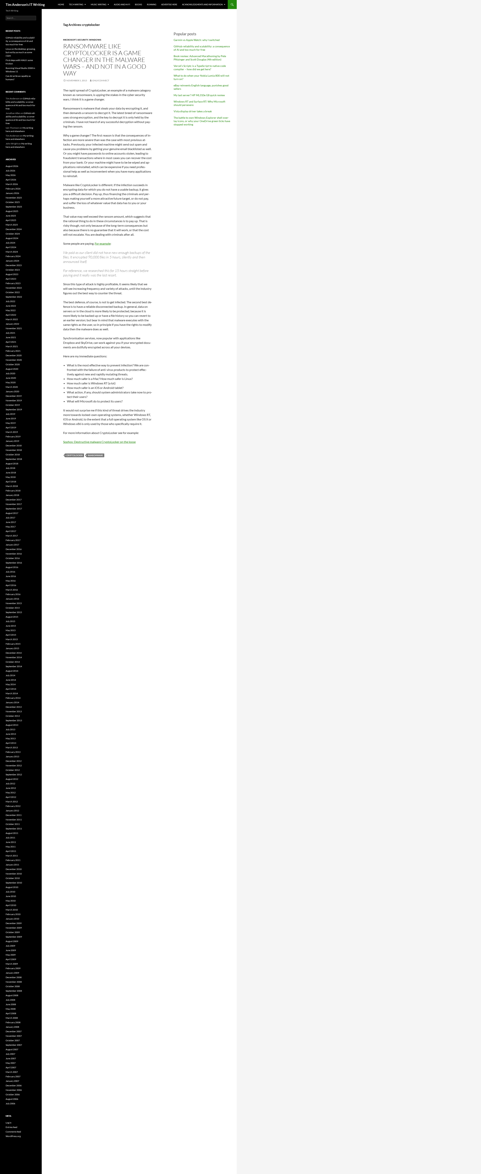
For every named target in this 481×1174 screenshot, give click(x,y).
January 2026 (12, 193)
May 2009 (11, 954)
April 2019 (11, 427)
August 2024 (12, 238)
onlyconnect (100, 80)
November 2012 (14, 765)
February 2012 (13, 806)
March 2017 (12, 535)
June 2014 (11, 679)
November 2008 (14, 981)
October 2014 (13, 661)
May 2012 (11, 792)
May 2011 (11, 846)
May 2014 (11, 684)
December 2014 (14, 652)
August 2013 (12, 725)
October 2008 (13, 986)
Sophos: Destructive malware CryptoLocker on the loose (99, 442)
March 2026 (12, 184)
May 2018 (11, 477)
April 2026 (11, 179)
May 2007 (11, 1063)
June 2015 (11, 625)
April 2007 (11, 1067)
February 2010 (13, 914)
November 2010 (14, 873)
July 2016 (10, 571)
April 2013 (11, 743)
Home (61, 4)
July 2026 (10, 170)
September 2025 (14, 206)
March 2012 (12, 801)
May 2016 (11, 580)
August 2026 (12, 166)
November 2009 (14, 927)
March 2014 (12, 693)
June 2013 (11, 734)
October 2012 (13, 770)
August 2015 (12, 616)
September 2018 (14, 459)
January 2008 (12, 1026)
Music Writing (98, 4)
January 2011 (12, 864)
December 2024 (14, 229)
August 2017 (12, 513)
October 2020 (13, 364)
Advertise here (169, 4)
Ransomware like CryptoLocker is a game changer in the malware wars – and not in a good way (104, 59)
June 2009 (11, 950)
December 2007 (14, 1031)
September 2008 (14, 990)
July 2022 (10, 301)
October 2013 (13, 716)
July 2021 (10, 332)
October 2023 (13, 269)
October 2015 (13, 607)
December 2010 (14, 869)
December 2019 (14, 396)
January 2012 (12, 810)
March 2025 (12, 224)
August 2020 (12, 368)
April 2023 (11, 278)
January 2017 (12, 544)
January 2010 (12, 918)
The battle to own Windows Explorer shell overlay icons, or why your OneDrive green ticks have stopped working (202, 121)
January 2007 (12, 1081)
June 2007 (11, 1058)
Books (138, 4)
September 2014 (14, 666)
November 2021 (14, 328)
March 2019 (12, 432)
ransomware (95, 455)
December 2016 (14, 549)
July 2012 (10, 783)
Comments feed (13, 1131)
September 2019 (14, 409)
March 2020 (12, 387)
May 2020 (11, 382)
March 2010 (12, 909)
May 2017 (11, 526)
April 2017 (11, 531)
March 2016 (12, 589)
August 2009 (12, 941)
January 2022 (12, 323)
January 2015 (12, 648)
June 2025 (11, 215)
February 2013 (13, 752)
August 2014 (12, 670)
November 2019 (14, 400)
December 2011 (14, 815)
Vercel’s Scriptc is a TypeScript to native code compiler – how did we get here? (200, 67)
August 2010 (12, 887)
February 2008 (13, 1022)
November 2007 (14, 1035)
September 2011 (14, 828)
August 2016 (12, 567)
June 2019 (11, 418)
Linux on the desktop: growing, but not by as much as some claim (21, 52)
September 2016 (14, 562)
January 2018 (12, 495)
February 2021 (13, 350)
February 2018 (13, 490)
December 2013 (14, 706)
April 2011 (11, 851)
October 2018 (13, 454)
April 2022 (11, 314)
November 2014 (14, 657)
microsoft (69, 39)
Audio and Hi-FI (122, 4)
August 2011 (12, 833)
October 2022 (13, 292)
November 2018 (14, 450)
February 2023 (13, 283)
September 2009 (14, 936)
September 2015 (14, 612)
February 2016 (13, 594)
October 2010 (13, 878)
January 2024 (12, 260)
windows (95, 39)
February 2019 (13, 436)
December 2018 (14, 445)
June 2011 (11, 842)
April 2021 (11, 341)
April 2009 (11, 959)
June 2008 (11, 1004)
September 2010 (14, 882)
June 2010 (11, 896)
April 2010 (11, 905)
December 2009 (14, 923)
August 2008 (12, 995)
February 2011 (13, 860)
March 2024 (12, 251)
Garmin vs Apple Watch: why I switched (197, 39)
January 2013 (12, 756)
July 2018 (10, 468)
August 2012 (12, 779)
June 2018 (11, 472)
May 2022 (11, 310)
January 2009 (12, 972)
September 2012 (14, 774)
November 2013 (14, 711)
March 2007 (12, 1072)
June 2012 (11, 788)
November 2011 (14, 819)
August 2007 (12, 1049)
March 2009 (12, 963)
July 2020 (10, 373)
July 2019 (10, 414)
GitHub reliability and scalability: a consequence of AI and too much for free (202, 48)
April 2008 (11, 1013)
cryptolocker (74, 455)
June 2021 (11, 337)
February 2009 (13, 968)
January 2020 (12, 391)
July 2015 (10, 621)
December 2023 (14, 265)
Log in (8, 1122)
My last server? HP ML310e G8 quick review (199, 95)
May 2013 (11, 738)
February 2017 (13, 540)
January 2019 (12, 441)
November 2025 (14, 197)
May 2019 (11, 423)
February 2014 (13, 697)
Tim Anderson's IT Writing (25, 4)
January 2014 (12, 702)
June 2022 (11, 305)
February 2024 (13, 256)
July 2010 (10, 891)
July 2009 (10, 945)
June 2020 (11, 377)
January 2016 (12, 598)
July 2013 (10, 729)
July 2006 (10, 1103)
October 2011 (13, 824)
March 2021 (12, 346)
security (82, 39)
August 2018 (12, 463)
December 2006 (14, 1085)
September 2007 (14, 1044)
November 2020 (14, 359)
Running (151, 4)
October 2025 (13, 202)
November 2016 (14, 553)
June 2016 (11, 576)
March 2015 (12, 639)
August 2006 (12, 1099)
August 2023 (12, 274)
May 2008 (11, 1008)
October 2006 (13, 1094)
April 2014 (11, 688)
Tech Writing (76, 4)
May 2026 (11, 175)
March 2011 (12, 855)
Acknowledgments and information (202, 4)
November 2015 (14, 603)
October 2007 (13, 1040)
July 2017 (10, 517)
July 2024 (10, 242)
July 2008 (10, 999)
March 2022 (12, 319)
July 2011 (10, 837)
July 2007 (10, 1054)
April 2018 (11, 481)
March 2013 (12, 747)
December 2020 (14, 355)
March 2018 (12, 486)
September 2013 (14, 720)
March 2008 (12, 1017)
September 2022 (14, 296)
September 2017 (14, 508)
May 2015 (11, 630)
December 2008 (14, 977)
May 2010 (11, 900)
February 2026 (13, 188)
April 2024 (11, 247)
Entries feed (11, 1127)
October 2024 (13, 233)
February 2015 (13, 643)
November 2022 (14, 287)
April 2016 (11, 585)
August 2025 (12, 211)
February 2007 (13, 1076)
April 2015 (11, 634)
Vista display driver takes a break (193, 111)
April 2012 (11, 797)
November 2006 (14, 1090)
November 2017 (14, 504)
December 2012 (14, 761)
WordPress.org (13, 1136)
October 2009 (13, 932)
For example (102, 243)
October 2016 (13, 558)
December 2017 (14, 499)
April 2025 (11, 220)
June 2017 (11, 522)
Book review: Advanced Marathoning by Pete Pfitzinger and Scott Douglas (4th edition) (200, 57)
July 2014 (10, 675)
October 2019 (13, 405)
